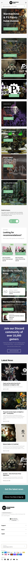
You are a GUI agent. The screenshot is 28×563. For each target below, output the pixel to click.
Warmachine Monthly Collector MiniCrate (16, 316)
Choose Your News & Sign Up (14, 497)
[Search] (25, 6)
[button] (1, 2)
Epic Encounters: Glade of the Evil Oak (20, 258)
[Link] (14, 48)
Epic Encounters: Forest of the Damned (7, 258)
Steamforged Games (6, 512)
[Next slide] (17, 221)
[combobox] (14, 6)
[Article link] (14, 377)
